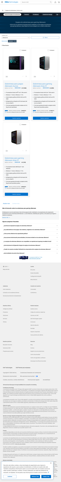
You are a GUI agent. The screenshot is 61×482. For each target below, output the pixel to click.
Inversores (32, 321)
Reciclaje (32, 328)
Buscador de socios (7, 344)
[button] (55, 2)
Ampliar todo (6, 203)
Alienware (11, 41)
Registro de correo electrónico (37, 351)
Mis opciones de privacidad (27, 376)
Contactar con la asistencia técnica (11, 292)
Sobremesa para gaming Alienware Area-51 (42, 85)
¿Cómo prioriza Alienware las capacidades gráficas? (16, 233)
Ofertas (4, 321)
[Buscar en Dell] (51, 2)
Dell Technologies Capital (36, 318)
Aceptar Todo (46, 476)
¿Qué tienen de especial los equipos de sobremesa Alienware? (18, 225)
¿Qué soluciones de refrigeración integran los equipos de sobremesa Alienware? (22, 245)
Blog (31, 344)
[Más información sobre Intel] (24, 257)
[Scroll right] (59, 15)
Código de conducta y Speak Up (37, 312)
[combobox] (36, 2)
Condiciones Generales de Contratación (30, 372)
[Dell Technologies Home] (11, 2)
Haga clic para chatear (20, 444)
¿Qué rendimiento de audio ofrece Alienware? (14, 253)
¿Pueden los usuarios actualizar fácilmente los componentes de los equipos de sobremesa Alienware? (27, 249)
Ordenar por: (5, 35)
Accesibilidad (46, 379)
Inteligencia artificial (7, 308)
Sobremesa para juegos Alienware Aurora (14, 85)
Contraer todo (15, 203)
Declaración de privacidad (10, 376)
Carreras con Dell (34, 315)
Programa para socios (8, 351)
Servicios (5, 318)
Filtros (46, 37)
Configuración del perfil (35, 276)
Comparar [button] (24, 50)
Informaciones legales (33, 379)
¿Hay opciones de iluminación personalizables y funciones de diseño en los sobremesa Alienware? (26, 237)
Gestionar (10, 476)
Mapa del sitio (6, 269)
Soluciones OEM (6, 348)
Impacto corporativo (35, 331)
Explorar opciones (16, 118)
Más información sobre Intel (34, 258)
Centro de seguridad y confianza (37, 357)
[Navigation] (2, 2)
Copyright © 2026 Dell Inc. (10, 372)
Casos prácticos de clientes (36, 335)
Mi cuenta (32, 269)
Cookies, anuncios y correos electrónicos (13, 379)
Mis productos (33, 279)
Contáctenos (33, 292)
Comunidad (33, 289)
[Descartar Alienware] (15, 41)
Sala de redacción (34, 325)
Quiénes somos (34, 308)
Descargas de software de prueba (38, 361)
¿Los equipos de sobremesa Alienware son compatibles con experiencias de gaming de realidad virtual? (27, 241)
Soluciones (5, 315)
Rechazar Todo (35, 476)
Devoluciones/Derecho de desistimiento (12, 295)
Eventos (32, 348)
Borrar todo (4, 41)
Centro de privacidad (35, 354)
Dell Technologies (7, 367)
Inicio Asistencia (6, 289)
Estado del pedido (34, 273)
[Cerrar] (51, 463)
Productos (5, 312)
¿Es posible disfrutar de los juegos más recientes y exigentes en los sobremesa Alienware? (24, 229)
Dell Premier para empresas (23, 367)
